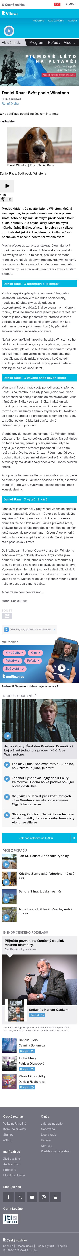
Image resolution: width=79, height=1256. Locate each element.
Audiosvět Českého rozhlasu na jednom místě (30, 686)
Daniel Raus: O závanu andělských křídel (34, 378)
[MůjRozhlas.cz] (7, 122)
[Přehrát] (7, 186)
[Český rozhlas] (13, 4)
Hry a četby (13, 652)
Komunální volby (14, 1129)
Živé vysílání (13, 668)
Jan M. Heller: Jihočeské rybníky (44, 856)
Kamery (72, 20)
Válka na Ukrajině (14, 1123)
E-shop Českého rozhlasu (25, 932)
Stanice (8, 1134)
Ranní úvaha (10, 103)
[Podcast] (3, 199)
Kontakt (46, 1146)
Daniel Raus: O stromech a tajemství (31, 284)
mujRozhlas (9, 642)
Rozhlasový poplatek (55, 1151)
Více (69, 42)
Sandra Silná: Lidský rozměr (40, 891)
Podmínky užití (46, 1246)
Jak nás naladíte (52, 1123)
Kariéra (46, 1140)
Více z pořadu (15, 850)
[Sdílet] (10, 199)
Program (38, 20)
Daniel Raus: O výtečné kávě (25, 499)
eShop (7, 1140)
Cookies (8, 1246)
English (62, 1246)
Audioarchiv (56, 20)
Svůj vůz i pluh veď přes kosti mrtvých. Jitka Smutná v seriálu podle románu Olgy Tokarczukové (42, 800)
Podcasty (9, 1170)
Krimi (34, 652)
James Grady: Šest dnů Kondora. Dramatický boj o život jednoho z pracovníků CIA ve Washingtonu (38, 750)
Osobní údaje (25, 1246)
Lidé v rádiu (49, 1134)
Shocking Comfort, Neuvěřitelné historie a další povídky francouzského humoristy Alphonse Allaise (43, 818)
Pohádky (11, 660)
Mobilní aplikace (14, 1175)
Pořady (54, 42)
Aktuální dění (13, 42)
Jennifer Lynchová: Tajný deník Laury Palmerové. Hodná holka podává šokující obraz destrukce (43, 782)
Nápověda (48, 1129)
